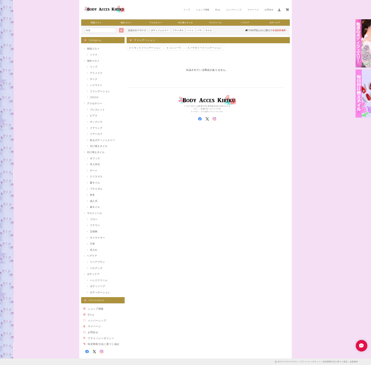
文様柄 (93, 231)
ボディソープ (97, 286)
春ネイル (95, 206)
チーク (93, 79)
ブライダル (178, 30)
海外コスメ (126, 22)
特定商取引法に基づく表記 (103, 344)
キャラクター (97, 237)
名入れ (93, 249)
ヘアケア (245, 22)
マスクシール (215, 22)
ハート (190, 30)
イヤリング (96, 127)
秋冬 (92, 194)
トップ (186, 9)
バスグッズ (96, 268)
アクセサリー (155, 22)
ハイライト (96, 85)
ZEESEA (94, 97)
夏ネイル (95, 182)
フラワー (95, 225)
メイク (93, 54)
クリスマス (96, 176)
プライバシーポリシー (101, 338)
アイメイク (96, 72)
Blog (217, 9)
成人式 (93, 200)
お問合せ (269, 9)
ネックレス (96, 121)
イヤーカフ (96, 133)
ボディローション (100, 292)
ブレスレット (97, 109)
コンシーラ (174, 47)
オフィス (95, 158)
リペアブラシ (97, 261)
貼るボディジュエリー (102, 140)
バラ (199, 30)
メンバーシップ (234, 9)
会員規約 (354, 361)
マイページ (253, 9)
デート (93, 170)
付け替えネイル (185, 22)
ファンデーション (100, 91)
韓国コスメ (96, 22)
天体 (92, 243)
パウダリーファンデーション (205, 47)
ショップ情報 (202, 9)
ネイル (208, 30)
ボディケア (275, 22)
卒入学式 (95, 164)
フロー (93, 219)
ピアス (93, 115)
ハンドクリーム (98, 280)
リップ (93, 66)
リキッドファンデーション (146, 47)
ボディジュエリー (160, 30)
